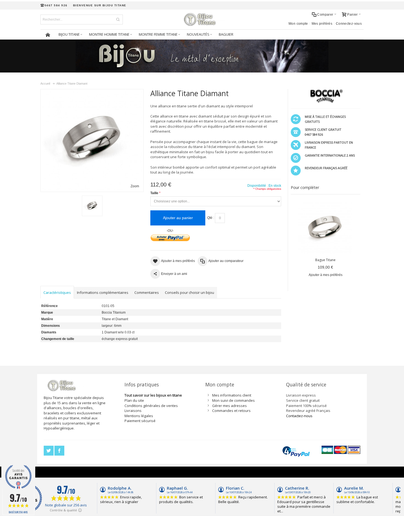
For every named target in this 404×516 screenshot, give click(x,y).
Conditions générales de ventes (151, 405)
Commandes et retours (231, 410)
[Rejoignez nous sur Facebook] (59, 451)
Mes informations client (231, 395)
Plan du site (134, 400)
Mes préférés (322, 24)
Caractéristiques (57, 292)
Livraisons (133, 410)
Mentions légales (138, 415)
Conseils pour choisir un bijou (189, 292)
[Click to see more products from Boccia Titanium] (325, 96)
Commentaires (146, 292)
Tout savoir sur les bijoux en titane (153, 395)
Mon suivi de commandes (233, 400)
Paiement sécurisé (140, 420)
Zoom (135, 186)
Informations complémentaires (102, 292)
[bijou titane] (202, 19)
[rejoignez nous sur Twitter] (49, 451)
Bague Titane (325, 260)
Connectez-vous (349, 24)
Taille (154, 193)
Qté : (210, 218)
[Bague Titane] (326, 227)
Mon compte (298, 24)
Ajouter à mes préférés (325, 275)
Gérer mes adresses (229, 405)
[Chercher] (118, 19)
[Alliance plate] (92, 206)
